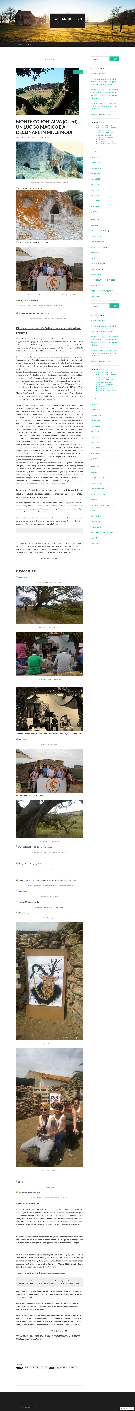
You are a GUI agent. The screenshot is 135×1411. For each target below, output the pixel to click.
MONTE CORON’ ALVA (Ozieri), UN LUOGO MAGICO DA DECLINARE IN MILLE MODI (47, 127)
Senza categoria (96, 274)
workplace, (94, 296)
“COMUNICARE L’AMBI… (105, 132)
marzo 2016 (95, 195)
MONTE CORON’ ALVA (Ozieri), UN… (104, 138)
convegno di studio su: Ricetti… (106, 143)
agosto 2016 (95, 184)
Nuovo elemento (24, 44)
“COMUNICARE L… (103, 130)
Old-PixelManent (96, 263)
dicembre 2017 (96, 168)
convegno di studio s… (103, 141)
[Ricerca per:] (105, 58)
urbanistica (94, 285)
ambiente (94, 225)
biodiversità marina (97, 242)
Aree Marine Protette (99, 231)
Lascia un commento (40, 137)
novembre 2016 (96, 173)
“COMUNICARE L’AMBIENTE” (101, 114)
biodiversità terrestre (98, 247)
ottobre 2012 (95, 201)
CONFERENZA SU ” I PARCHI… (107, 128)
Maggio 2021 (95, 162)
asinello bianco (96, 236)
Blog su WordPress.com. (26, 1407)
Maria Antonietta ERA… (104, 135)
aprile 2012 (94, 212)
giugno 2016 (95, 190)
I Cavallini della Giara (98, 73)
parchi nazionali (96, 269)
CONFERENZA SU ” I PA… (105, 126)
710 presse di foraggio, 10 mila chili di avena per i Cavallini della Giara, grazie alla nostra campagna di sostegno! (103, 81)
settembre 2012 (96, 206)
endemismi (94, 253)
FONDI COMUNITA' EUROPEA (103, 291)
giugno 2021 (95, 157)
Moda (93, 258)
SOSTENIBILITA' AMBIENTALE (102, 280)
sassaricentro (67, 19)
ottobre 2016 (95, 179)
